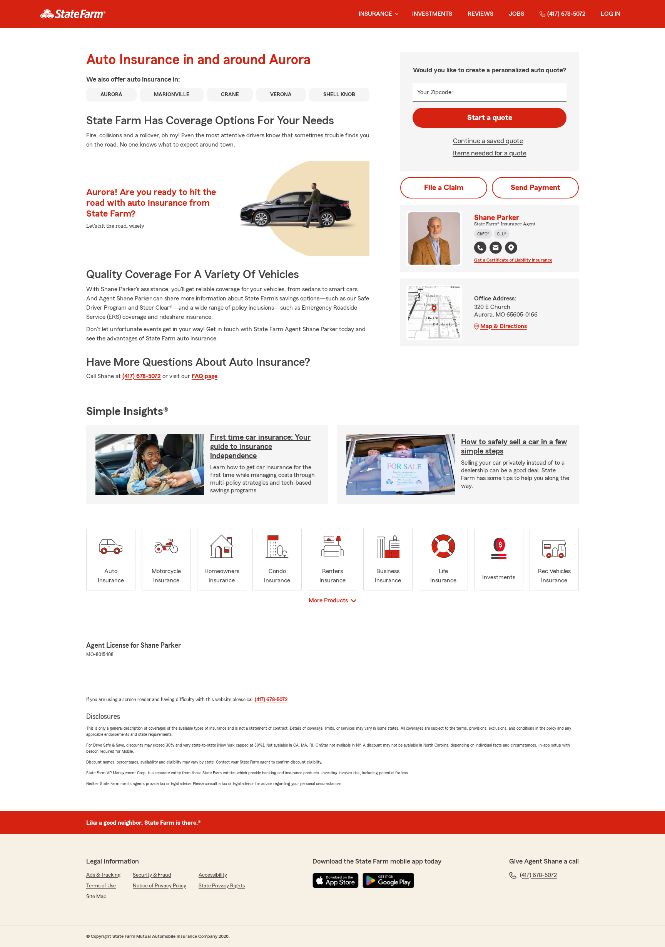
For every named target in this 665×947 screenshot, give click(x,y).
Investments (432, 14)
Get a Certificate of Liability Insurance (513, 260)
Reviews (480, 14)
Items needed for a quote (489, 153)
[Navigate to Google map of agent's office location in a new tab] (511, 248)
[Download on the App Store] (335, 880)
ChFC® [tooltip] (483, 234)
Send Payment (535, 188)
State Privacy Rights (222, 886)
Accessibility (213, 875)
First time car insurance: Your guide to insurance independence (260, 446)
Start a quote (489, 118)
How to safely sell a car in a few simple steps (514, 446)
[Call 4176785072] (480, 248)
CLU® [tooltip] (501, 234)
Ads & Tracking (103, 875)
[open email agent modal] (496, 249)
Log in (610, 14)
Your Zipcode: (435, 92)
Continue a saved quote (488, 140)
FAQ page (204, 376)
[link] (73, 14)
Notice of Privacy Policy (159, 886)
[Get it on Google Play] (388, 880)
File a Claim (444, 188)
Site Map (96, 896)
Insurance (375, 14)
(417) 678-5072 (566, 14)
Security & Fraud (152, 875)
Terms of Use (101, 886)
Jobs (516, 14)
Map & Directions (503, 326)
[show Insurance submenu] (395, 14)
